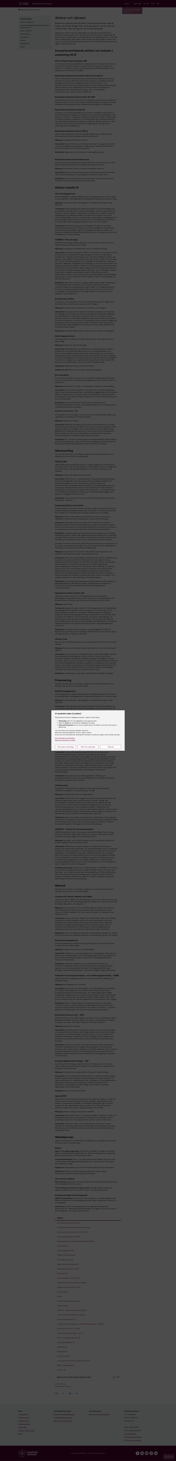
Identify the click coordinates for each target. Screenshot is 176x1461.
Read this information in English (65, 740)
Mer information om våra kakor (65, 738)
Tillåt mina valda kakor (87, 747)
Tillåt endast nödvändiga (65, 747)
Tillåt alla (111, 747)
